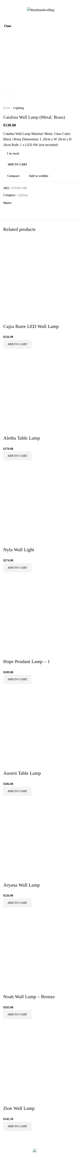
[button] (17, 1126)
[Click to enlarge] (10, 92)
